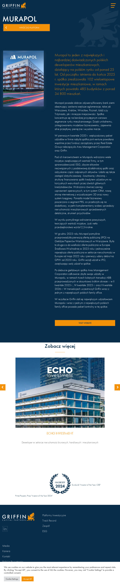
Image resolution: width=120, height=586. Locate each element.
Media (6, 546)
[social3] (5, 528)
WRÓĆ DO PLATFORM (29, 27)
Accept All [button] (27, 579)
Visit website (85, 323)
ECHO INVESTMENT (60, 433)
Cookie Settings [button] (12, 579)
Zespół (46, 526)
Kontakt (6, 556)
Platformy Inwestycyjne (54, 515)
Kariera (6, 551)
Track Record (49, 520)
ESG (44, 531)
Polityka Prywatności (12, 561)
